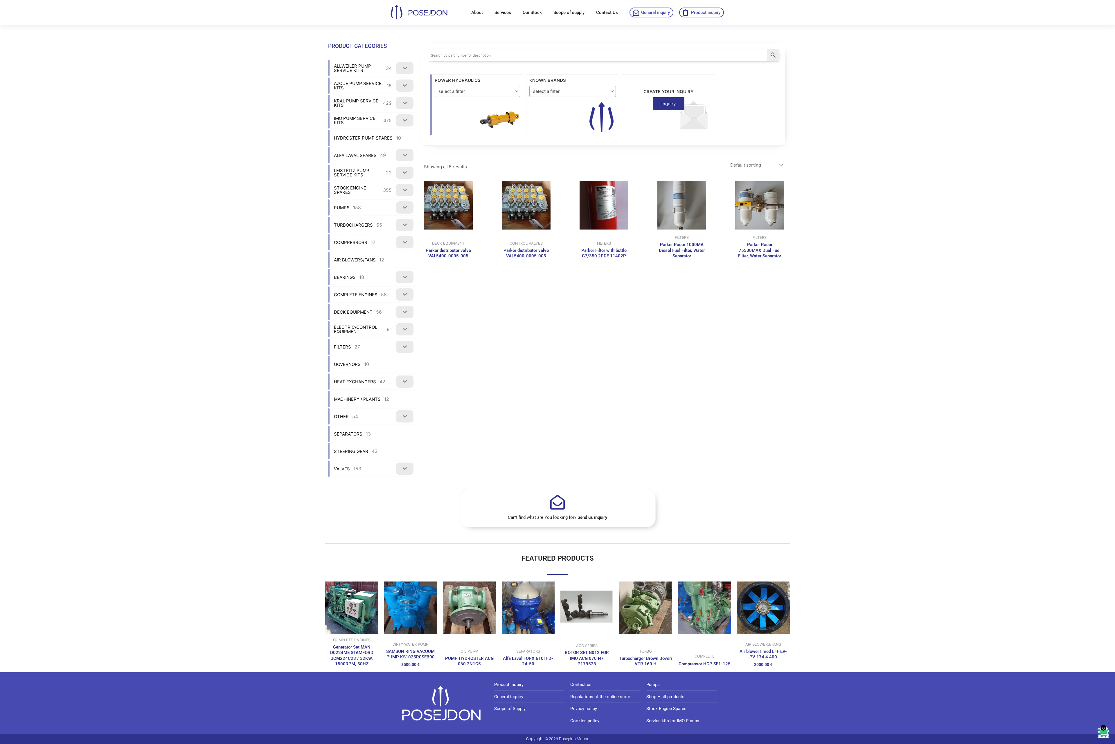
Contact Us (607, 12)
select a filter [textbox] (451, 91)
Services (502, 12)
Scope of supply (569, 12)
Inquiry (668, 103)
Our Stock (532, 12)
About (477, 12)
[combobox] (477, 91)
